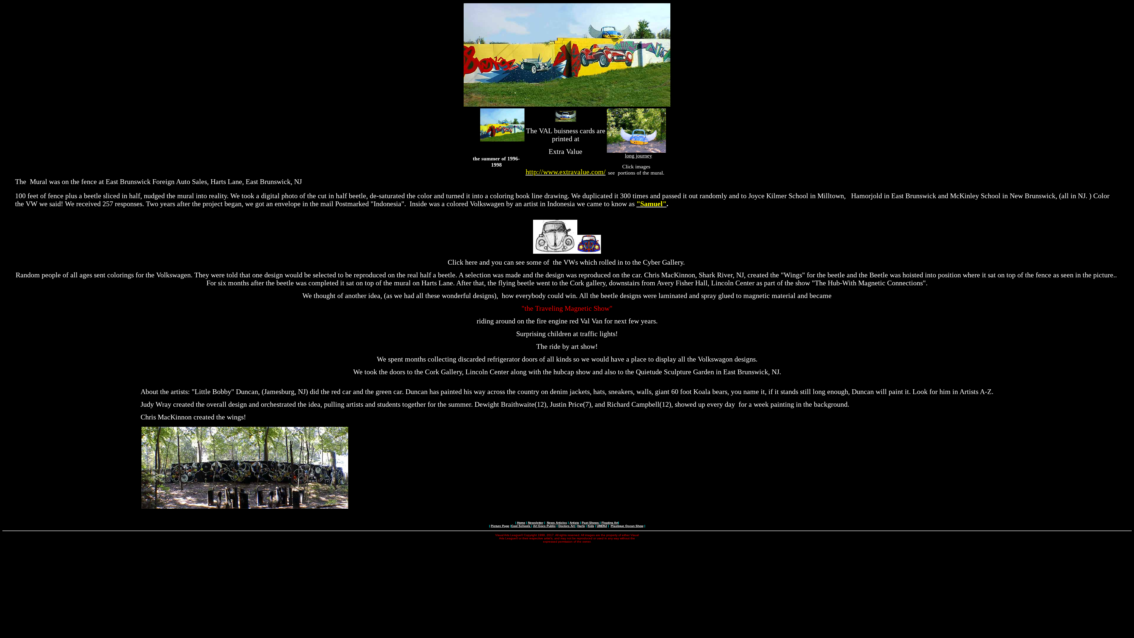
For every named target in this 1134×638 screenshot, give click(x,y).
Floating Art (610, 522)
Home (521, 522)
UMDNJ (602, 526)
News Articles (557, 522)
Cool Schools (521, 526)
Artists (574, 522)
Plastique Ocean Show (627, 526)
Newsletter (535, 522)
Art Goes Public (544, 526)
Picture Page (500, 526)
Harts (581, 526)
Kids (591, 526)
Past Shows (591, 522)
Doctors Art (567, 526)
